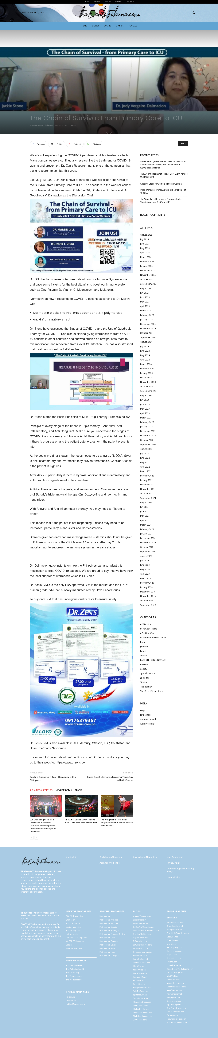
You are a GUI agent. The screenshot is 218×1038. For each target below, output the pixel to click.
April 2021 (145, 520)
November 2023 (148, 382)
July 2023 (144, 399)
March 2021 (146, 524)
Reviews (144, 664)
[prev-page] (32, 837)
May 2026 (145, 248)
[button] (193, 12)
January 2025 (146, 319)
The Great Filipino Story (151, 691)
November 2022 (148, 435)
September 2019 (148, 605)
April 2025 (145, 306)
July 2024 (144, 346)
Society (143, 668)
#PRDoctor (145, 624)
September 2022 (148, 444)
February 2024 (147, 368)
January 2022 (146, 480)
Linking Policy (173, 877)
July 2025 (144, 292)
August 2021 (146, 502)
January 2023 (146, 426)
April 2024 (145, 359)
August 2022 (146, 448)
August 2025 (146, 288)
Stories (143, 682)
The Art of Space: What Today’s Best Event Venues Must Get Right (81, 821)
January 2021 (146, 533)
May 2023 (145, 408)
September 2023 (148, 390)
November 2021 (148, 489)
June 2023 (145, 404)
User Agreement (175, 857)
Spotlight (144, 677)
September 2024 (148, 337)
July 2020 (144, 560)
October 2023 (146, 386)
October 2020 (146, 547)
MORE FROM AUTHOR (68, 790)
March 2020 (146, 578)
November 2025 (148, 274)
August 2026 (146, 234)
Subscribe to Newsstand (145, 857)
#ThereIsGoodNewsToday (153, 637)
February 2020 (147, 582)
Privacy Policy (173, 862)
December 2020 (148, 538)
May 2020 (145, 569)
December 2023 (148, 377)
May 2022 (145, 462)
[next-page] (36, 837)
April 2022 (145, 466)
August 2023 (146, 395)
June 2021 (145, 511)
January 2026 (146, 266)
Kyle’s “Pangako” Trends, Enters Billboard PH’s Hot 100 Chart (163, 191)
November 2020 (148, 542)
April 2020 (145, 573)
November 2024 (148, 328)
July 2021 (144, 506)
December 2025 (148, 270)
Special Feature (147, 673)
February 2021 (147, 529)
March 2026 (146, 257)
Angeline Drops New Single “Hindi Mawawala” (161, 184)
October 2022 (146, 440)
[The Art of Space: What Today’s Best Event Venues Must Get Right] (81, 806)
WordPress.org (147, 723)
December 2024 (148, 324)
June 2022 (145, 457)
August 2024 (146, 341)
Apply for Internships (110, 862)
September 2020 (148, 551)
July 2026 (144, 239)
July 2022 (144, 453)
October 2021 (146, 493)
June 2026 (145, 243)
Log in (143, 710)
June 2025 (145, 297)
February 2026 (147, 261)
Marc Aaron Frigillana (42, 125)
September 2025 (148, 283)
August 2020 (146, 556)
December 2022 (148, 431)
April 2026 (145, 252)
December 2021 (148, 484)
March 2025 (146, 310)
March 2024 (146, 364)
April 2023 (145, 413)
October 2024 (146, 332)
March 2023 (146, 417)
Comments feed (148, 719)
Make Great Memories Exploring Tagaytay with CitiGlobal (110, 778)
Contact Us (71, 857)
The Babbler (146, 686)
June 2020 (145, 564)
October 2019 (146, 600)
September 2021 (148, 498)
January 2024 (146, 373)
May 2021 (145, 515)
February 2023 (147, 422)
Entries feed (146, 714)
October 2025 (146, 279)
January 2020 (146, 587)
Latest (143, 651)
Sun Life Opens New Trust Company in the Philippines (53, 778)
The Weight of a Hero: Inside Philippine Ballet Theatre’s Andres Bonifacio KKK (117, 822)
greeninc (144, 646)
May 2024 (145, 355)
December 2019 (148, 591)
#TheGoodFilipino (148, 628)
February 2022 (147, 475)
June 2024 (145, 350)
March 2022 (146, 471)
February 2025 (147, 315)
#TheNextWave (147, 633)
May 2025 (145, 301)
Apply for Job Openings (111, 857)
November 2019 (148, 596)
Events (143, 642)
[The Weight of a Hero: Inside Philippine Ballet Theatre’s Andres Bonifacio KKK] (117, 806)
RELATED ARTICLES (41, 790)
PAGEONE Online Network (153, 659)
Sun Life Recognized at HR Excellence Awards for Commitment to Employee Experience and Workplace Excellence (43, 825)
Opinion (144, 655)
